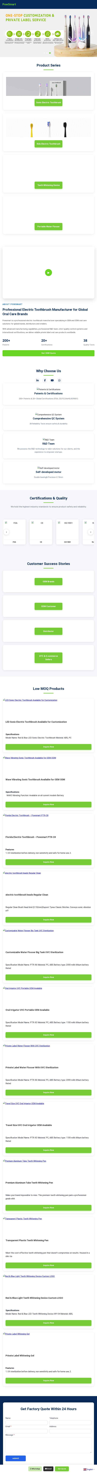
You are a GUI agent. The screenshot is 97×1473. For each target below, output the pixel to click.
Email (8, 1426)
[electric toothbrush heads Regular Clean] (48, 880)
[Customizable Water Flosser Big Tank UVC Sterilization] (48, 938)
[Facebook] (45, 380)
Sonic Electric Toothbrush (48, 102)
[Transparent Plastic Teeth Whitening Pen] (48, 1226)
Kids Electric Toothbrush (48, 144)
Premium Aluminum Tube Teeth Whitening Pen (29, 1182)
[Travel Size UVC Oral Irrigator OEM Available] (48, 1111)
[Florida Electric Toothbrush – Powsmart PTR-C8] (48, 823)
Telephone (53, 1418)
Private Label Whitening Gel (20, 1355)
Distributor (48, 631)
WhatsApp (35, 1469)
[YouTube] (52, 380)
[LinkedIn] (37, 380)
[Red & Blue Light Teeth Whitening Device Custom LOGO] (48, 1284)
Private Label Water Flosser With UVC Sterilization (32, 1067)
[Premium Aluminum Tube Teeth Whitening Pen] (48, 1168)
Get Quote (62, 1469)
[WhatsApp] (59, 380)
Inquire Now (48, 747)
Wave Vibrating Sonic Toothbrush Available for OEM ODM (35, 779)
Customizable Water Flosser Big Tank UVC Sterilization (34, 952)
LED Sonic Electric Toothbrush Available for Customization (36, 722)
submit (16, 1458)
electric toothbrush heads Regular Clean (27, 894)
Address (52, 1426)
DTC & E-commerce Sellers (48, 658)
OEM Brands (48, 581)
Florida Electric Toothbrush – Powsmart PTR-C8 (31, 837)
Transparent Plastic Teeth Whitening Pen (27, 1240)
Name (8, 1418)
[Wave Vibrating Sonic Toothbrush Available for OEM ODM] (48, 765)
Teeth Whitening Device (48, 185)
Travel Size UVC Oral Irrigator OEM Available (29, 1125)
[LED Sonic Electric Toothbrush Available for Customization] (48, 707)
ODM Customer (48, 606)
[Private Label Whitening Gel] (48, 1341)
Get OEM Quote (48, 353)
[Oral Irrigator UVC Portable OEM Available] (48, 996)
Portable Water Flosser (48, 226)
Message (10, 1435)
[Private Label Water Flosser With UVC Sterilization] (48, 1053)
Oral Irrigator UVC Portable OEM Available (27, 1010)
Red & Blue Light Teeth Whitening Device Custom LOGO (34, 1298)
